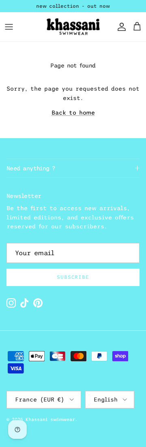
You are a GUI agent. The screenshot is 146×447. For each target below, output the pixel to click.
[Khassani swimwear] (73, 26)
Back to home (73, 112)
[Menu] (9, 27)
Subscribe (73, 277)
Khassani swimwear (50, 419)
